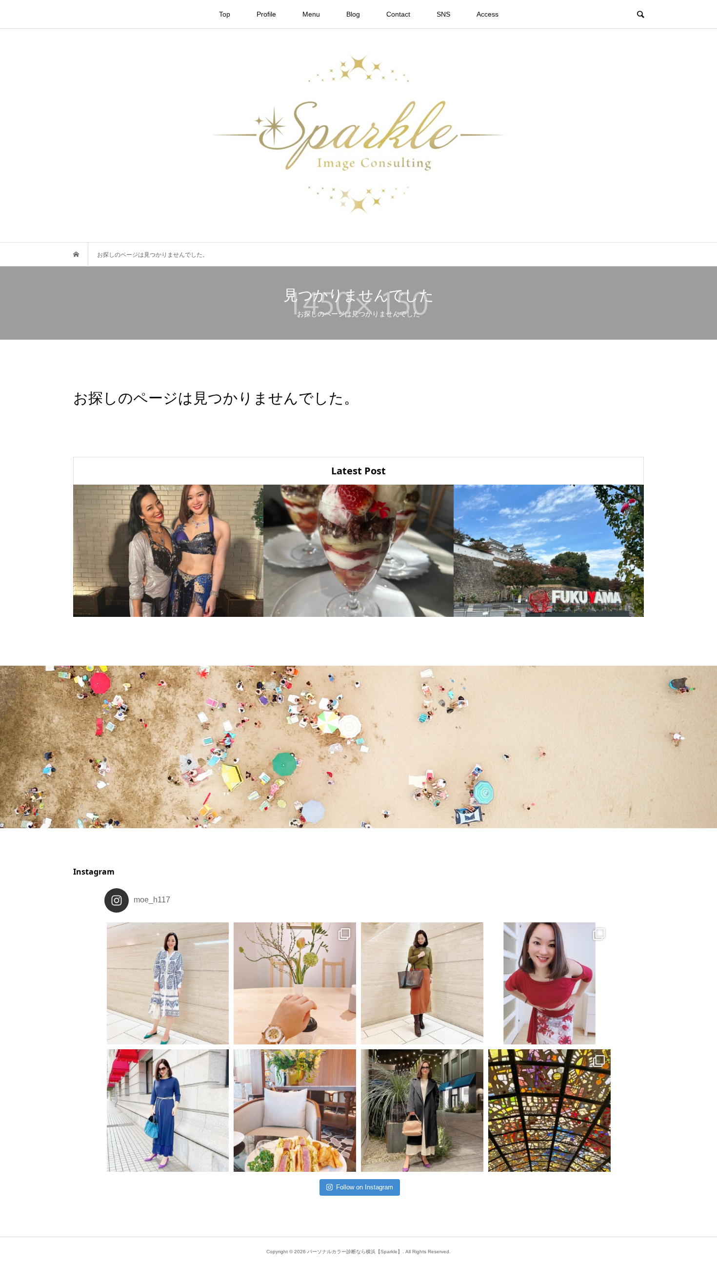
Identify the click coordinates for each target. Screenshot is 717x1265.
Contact (398, 14)
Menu (311, 14)
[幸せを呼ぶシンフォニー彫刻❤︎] (549, 1110)
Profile (266, 14)
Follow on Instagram (364, 1187)
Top (224, 14)
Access (487, 14)
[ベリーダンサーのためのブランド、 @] (168, 983)
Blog (353, 14)
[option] (168, 551)
